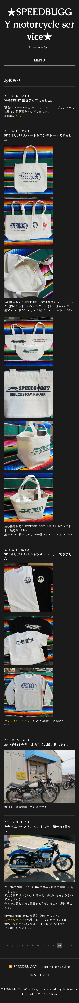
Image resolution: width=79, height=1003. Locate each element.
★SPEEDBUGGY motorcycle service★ (39, 24)
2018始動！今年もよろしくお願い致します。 (37, 745)
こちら (17, 115)
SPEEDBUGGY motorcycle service (30, 989)
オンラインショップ (17, 721)
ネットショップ (14, 920)
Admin (53, 994)
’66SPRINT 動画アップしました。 (29, 100)
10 (59, 945)
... (66, 945)
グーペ (42, 994)
